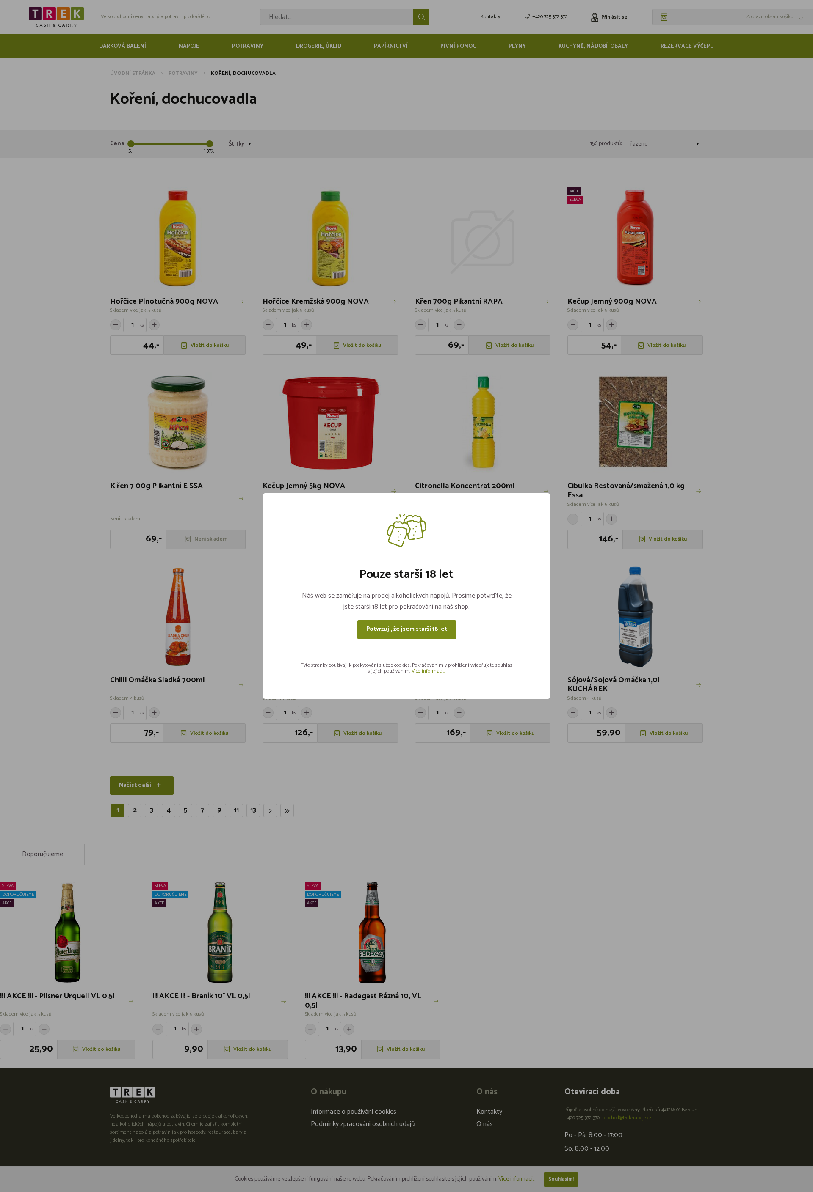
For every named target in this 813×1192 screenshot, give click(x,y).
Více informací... (428, 671)
